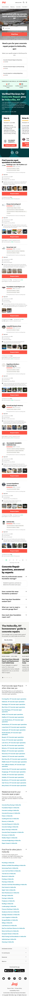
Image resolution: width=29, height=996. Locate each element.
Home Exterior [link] (5, 7)
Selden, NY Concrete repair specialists (12, 714)
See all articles (8, 640)
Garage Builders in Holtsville (10, 920)
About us (4, 961)
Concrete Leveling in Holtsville (10, 810)
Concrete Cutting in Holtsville (10, 827)
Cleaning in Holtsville (8, 942)
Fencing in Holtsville (7, 898)
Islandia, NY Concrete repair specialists (13, 774)
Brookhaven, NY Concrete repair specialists (14, 780)
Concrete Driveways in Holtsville (11, 813)
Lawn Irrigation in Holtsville (9, 917)
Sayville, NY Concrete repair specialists (13, 745)
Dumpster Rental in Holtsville (10, 934)
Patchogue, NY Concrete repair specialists (13, 704)
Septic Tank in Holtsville (8, 890)
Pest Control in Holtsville (9, 887)
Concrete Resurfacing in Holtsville (11, 805)
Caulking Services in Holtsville (10, 818)
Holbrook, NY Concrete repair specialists (13, 701)
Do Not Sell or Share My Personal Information (14, 992)
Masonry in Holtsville (8, 821)
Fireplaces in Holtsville (8, 901)
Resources (4, 957)
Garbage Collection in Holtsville (11, 914)
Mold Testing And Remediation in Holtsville (14, 936)
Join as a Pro (18, 2)
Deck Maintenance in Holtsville (10, 893)
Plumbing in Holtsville (8, 862)
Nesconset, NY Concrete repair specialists (13, 753)
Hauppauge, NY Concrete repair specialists (14, 772)
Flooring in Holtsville (8, 882)
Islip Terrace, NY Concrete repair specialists (14, 783)
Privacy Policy (18, 988)
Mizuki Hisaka (6, 656)
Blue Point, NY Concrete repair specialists (13, 707)
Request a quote (10, 145)
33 (22, 560)
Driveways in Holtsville (8, 835)
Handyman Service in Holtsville (10, 912)
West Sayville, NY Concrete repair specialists (14, 759)
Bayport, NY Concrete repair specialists (13, 737)
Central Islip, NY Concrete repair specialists (14, 769)
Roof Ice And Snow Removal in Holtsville (13, 928)
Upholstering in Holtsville (9, 939)
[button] (4, 188)
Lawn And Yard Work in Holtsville (11, 871)
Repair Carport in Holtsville (9, 843)
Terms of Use (10, 988)
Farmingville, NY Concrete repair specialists (14, 699)
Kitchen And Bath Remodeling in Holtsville (14, 865)
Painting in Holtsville (8, 879)
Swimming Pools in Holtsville (10, 868)
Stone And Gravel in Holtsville (10, 931)
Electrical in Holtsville (8, 876)
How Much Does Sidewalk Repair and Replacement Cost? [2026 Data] (10, 661)
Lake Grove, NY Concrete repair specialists (14, 742)
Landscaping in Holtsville (9, 906)
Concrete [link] (18, 7)
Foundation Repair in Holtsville (10, 807)
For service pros (6, 953)
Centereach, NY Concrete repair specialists (14, 730)
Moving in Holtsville (7, 895)
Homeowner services (7, 948)
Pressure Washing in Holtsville (10, 909)
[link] (5, 141)
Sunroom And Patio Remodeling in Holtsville (14, 884)
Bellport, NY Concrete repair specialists (13, 751)
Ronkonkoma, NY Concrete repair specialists (14, 724)
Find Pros (14, 34)
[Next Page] (26, 560)
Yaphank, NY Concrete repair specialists (13, 756)
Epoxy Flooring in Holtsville (9, 829)
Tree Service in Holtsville (9, 873)
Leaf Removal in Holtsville (9, 925)
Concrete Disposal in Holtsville (10, 824)
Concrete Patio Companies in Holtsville (13, 832)
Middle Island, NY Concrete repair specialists (14, 762)
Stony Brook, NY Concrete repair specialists (14, 785)
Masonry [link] (12, 7)
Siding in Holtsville (7, 923)
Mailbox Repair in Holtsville (9, 838)
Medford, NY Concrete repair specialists (13, 717)
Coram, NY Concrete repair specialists (12, 740)
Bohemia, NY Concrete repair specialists (13, 748)
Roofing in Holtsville (7, 903)
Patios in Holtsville (7, 816)
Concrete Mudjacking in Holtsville (11, 840)
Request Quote (14, 193)
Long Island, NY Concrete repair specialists (14, 727)
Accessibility (14, 990)
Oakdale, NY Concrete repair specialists (13, 777)
